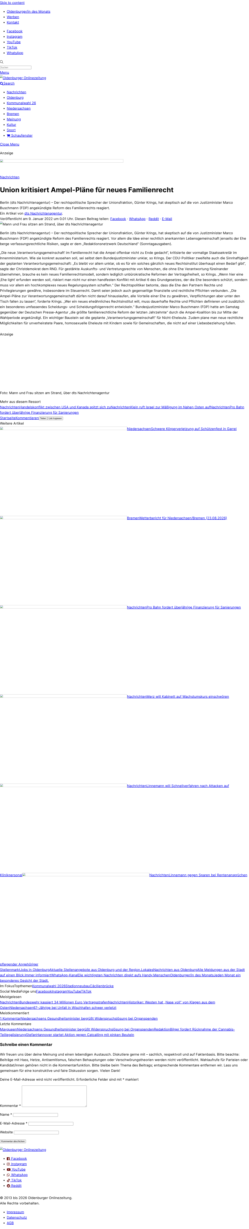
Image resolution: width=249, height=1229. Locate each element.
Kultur (11, 125)
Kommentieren (27, 418)
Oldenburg (15, 98)
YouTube (14, 42)
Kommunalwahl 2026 (49, 986)
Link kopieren (55, 418)
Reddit (154, 219)
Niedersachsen (19, 108)
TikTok (12, 47)
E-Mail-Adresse (13, 1123)
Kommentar (10, 1106)
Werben (13, 17)
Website (6, 1132)
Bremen (13, 114)
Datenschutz (17, 1217)
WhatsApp (15, 53)
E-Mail (167, 219)
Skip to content (12, 3)
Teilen (43, 418)
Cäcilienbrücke (102, 986)
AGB (10, 1223)
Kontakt (13, 22)
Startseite (8, 418)
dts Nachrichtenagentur (43, 213)
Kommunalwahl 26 (21, 103)
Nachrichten (16, 92)
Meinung (14, 119)
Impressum (15, 1212)
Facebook (15, 31)
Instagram (14, 37)
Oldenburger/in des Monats (28, 11)
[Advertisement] (124, 363)
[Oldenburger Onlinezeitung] (23, 1150)
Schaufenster (21, 135)
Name (6, 1114)
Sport (11, 130)
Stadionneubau (78, 986)
